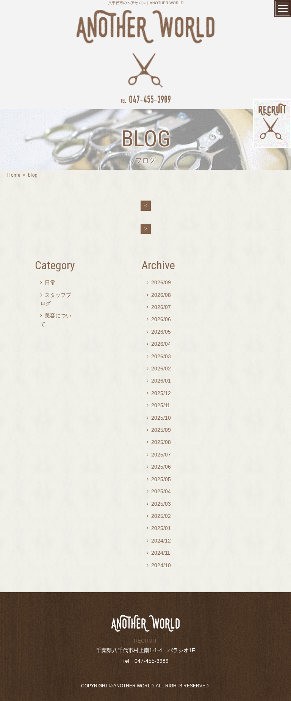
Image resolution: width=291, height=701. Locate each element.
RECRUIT (145, 641)
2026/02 (159, 368)
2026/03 (159, 356)
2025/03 (159, 504)
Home (13, 175)
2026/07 (159, 307)
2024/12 (159, 541)
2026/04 (159, 344)
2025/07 (159, 455)
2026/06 (159, 319)
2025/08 (159, 442)
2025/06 (159, 467)
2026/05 (159, 332)
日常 (47, 282)
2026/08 (159, 295)
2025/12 (159, 393)
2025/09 (159, 430)
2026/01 (159, 381)
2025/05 (159, 479)
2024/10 (159, 565)
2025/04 (159, 491)
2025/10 (159, 418)
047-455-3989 (145, 99)
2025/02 (159, 516)
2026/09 (159, 282)
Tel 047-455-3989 (145, 661)
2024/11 (158, 553)
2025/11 (158, 405)
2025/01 (159, 528)
